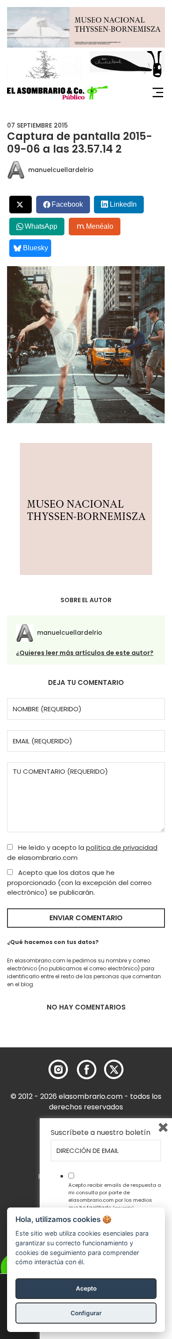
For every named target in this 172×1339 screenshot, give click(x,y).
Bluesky (35, 248)
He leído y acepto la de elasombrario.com (82, 852)
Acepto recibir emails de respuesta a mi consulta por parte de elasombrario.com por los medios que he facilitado (114, 1196)
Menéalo (99, 226)
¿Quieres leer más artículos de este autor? (84, 652)
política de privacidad (121, 847)
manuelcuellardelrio (60, 169)
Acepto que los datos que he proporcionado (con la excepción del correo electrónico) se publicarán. (79, 882)
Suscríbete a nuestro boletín (100, 1132)
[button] (57, 93)
